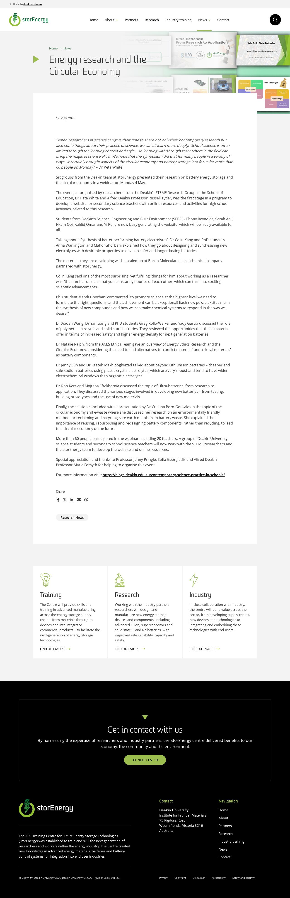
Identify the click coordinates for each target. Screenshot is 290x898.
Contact (223, 19)
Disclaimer (199, 877)
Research (152, 19)
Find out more (52, 649)
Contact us (142, 760)
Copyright (180, 877)
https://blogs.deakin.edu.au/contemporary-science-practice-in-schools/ (164, 474)
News (202, 19)
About (109, 19)
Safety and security (243, 877)
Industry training (178, 19)
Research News (72, 517)
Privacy (163, 877)
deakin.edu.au (32, 4)
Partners (131, 19)
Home (93, 19)
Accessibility (219, 877)
